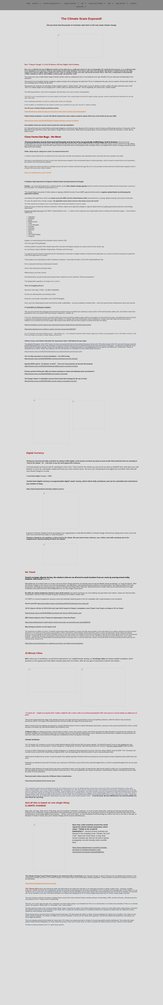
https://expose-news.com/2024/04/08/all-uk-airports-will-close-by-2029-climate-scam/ (53, 613)
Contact (133, 3)
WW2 (109, 3)
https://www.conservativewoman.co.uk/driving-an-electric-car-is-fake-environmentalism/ (54, 643)
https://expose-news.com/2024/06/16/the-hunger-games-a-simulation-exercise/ (51, 381)
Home (28, 3)
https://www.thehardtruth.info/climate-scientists (40, 883)
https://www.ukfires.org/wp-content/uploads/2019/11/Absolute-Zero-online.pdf (62, 603)
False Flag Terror (96, 3)
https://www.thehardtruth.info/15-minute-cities (40, 781)
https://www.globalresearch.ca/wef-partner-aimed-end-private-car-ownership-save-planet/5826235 (57, 622)
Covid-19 (35, 3)
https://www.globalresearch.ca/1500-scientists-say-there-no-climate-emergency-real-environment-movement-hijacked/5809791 (89, 850)
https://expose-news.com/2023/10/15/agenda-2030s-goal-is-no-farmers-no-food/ (51, 366)
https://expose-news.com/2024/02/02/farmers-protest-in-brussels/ (46, 374)
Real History (120, 3)
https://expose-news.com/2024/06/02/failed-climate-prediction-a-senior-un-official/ (52, 120)
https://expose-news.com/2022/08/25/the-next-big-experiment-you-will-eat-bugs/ (51, 358)
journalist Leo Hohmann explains (39, 307)
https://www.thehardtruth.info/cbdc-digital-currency (45, 489)
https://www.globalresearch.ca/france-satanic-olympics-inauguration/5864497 (50, 329)
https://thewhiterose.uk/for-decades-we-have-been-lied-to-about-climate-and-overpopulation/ (55, 111)
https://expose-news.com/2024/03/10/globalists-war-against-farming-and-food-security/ (53, 351)
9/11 (82, 3)
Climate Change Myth (51, 3)
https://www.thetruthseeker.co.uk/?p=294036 (38, 172)
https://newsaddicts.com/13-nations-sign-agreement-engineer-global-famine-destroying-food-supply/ (58, 325)
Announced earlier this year (34, 211)
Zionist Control (70, 3)
